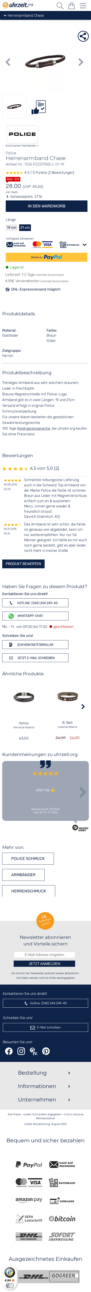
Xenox (24, 723)
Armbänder (23, 874)
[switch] (10, 1285)
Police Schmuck (28, 858)
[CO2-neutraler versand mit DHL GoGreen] (49, 1276)
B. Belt (67, 723)
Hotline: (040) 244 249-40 (37, 603)
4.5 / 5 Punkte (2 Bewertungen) (48, 173)
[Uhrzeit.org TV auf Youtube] (34, 1051)
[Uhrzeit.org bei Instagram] (21, 1051)
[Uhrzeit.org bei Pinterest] (46, 1051)
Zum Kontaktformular (35, 645)
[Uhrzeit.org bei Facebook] (9, 1051)
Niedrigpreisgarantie (33, 428)
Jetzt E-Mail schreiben (36, 658)
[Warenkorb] (71, 6)
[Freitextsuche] (60, 6)
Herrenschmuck (28, 891)
